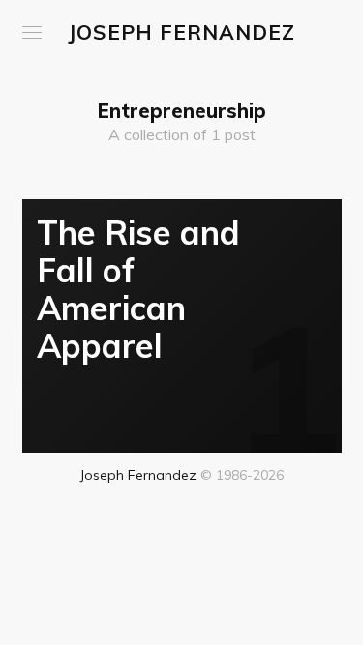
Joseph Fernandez (181, 31)
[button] (32, 32)
